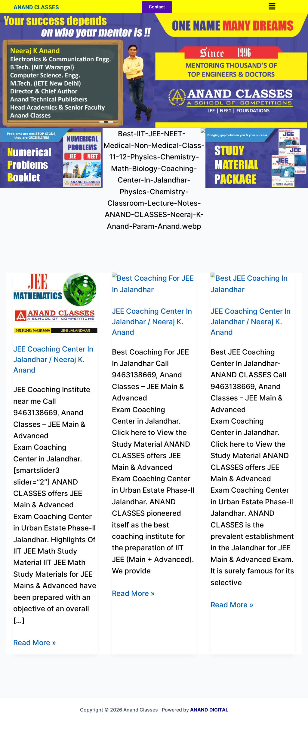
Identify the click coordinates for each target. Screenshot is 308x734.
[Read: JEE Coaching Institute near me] (55, 302)
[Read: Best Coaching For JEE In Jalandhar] (154, 283)
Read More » (34, 642)
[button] (272, 6)
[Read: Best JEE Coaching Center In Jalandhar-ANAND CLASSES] (253, 283)
